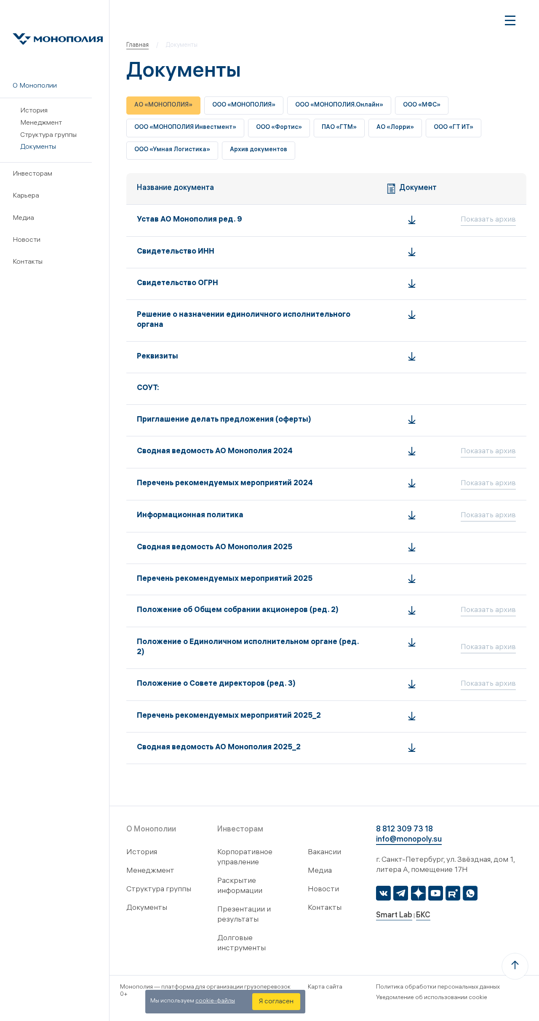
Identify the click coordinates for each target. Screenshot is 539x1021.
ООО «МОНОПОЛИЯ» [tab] (243, 105)
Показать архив (488, 220)
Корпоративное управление (244, 858)
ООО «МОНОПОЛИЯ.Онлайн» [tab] (339, 105)
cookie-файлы (215, 1001)
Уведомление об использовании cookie (431, 998)
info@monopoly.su (409, 840)
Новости (26, 240)
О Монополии (35, 86)
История (34, 111)
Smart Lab (394, 916)
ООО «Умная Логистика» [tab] (172, 150)
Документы (38, 147)
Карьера (26, 196)
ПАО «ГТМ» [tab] (339, 128)
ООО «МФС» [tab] (421, 105)
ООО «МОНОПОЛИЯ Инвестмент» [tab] (185, 128)
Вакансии (324, 853)
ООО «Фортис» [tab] (279, 128)
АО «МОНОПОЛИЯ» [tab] (163, 105)
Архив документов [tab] (258, 150)
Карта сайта (325, 987)
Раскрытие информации (239, 886)
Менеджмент (41, 123)
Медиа (23, 218)
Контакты (28, 262)
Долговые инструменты (241, 944)
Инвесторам (32, 174)
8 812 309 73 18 (404, 830)
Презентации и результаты (244, 915)
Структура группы (48, 135)
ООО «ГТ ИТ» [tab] (453, 128)
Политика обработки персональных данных (438, 987)
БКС (423, 916)
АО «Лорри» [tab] (395, 128)
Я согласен (276, 1001)
